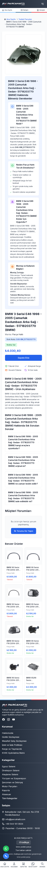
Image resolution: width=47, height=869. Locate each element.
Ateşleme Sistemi (10, 774)
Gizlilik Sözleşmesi (10, 737)
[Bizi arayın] (6, 856)
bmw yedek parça (23, 847)
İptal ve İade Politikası (12, 745)
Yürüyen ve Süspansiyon (14, 778)
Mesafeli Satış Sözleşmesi (14, 741)
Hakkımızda (7, 733)
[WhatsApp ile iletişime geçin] (6, 849)
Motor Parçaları (9, 786)
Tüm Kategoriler (9, 798)
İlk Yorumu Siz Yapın (23, 531)
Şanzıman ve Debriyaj (12, 782)
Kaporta (6, 790)
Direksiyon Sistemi (10, 770)
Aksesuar (6, 794)
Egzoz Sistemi (8, 766)
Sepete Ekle (23, 358)
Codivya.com (19, 854)
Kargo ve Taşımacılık (12, 749)
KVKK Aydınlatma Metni (13, 753)
